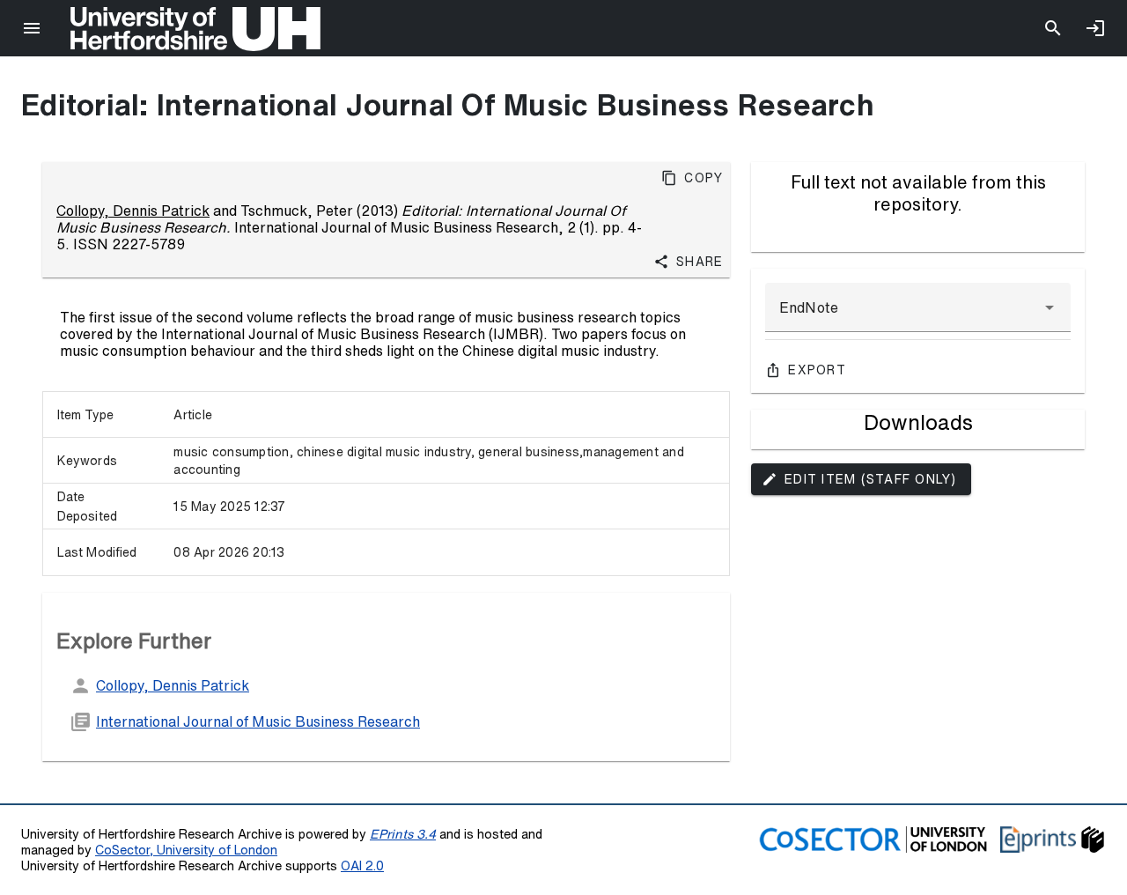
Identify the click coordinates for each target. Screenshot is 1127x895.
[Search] (1053, 28)
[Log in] (1095, 28)
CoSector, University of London (186, 849)
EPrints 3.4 (403, 833)
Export (817, 370)
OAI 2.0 (362, 865)
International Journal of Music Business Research (258, 721)
